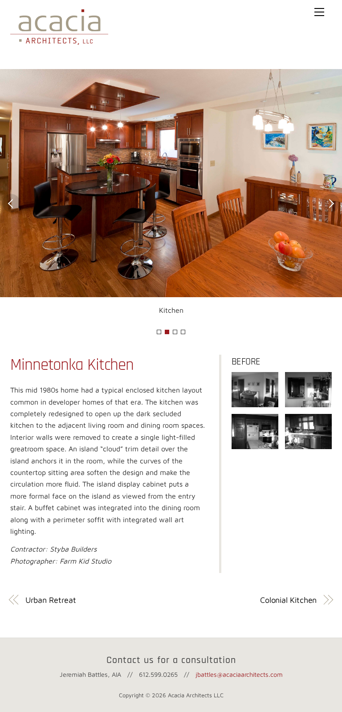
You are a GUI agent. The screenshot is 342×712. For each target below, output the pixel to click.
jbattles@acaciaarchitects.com (239, 674)
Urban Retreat (50, 600)
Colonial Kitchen (288, 600)
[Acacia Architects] (59, 40)
